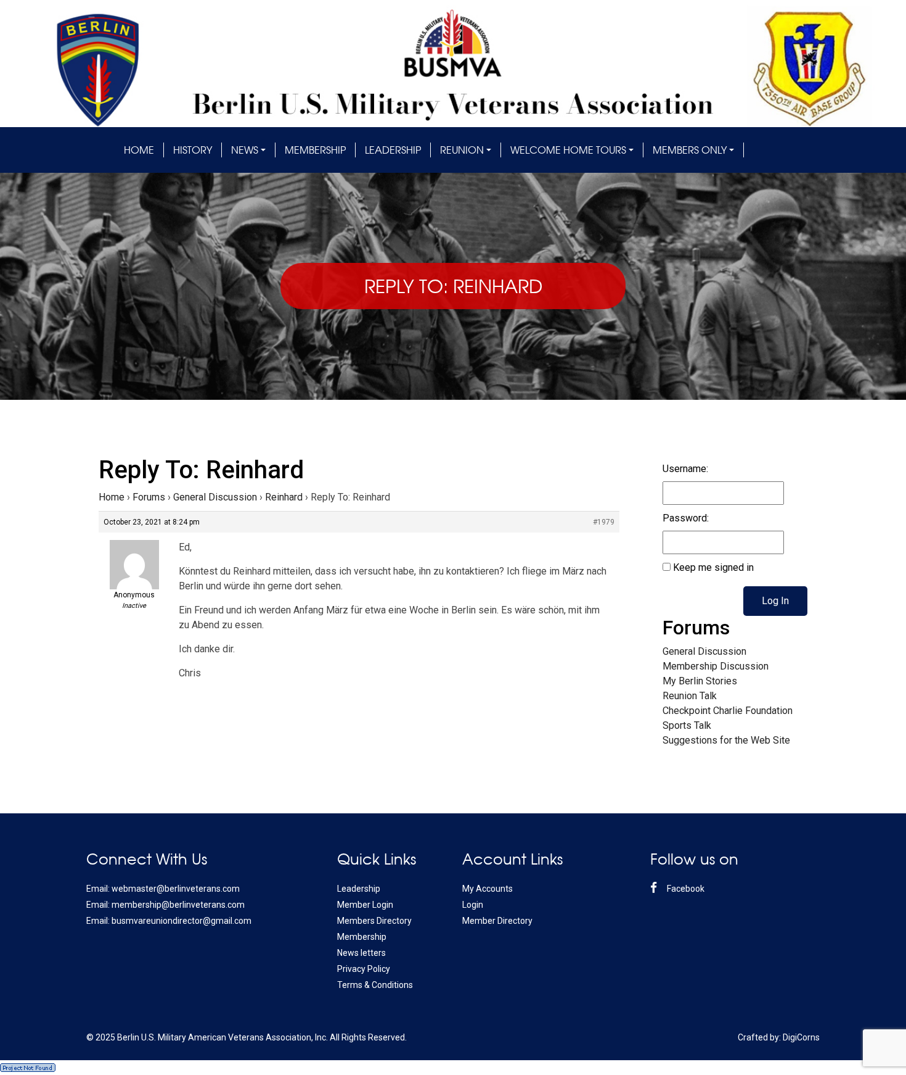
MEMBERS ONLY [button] (690, 150)
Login (472, 905)
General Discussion (215, 497)
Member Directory (497, 921)
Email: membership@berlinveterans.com (165, 905)
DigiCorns (801, 1037)
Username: (685, 469)
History (192, 150)
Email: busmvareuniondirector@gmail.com (168, 921)
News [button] (244, 150)
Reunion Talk (690, 696)
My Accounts (487, 889)
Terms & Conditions (375, 985)
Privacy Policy (363, 969)
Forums (149, 497)
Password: (686, 518)
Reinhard (284, 497)
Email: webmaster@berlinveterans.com (163, 889)
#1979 (603, 522)
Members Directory (374, 921)
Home (139, 150)
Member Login (365, 905)
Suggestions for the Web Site (726, 740)
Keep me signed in (713, 567)
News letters (361, 953)
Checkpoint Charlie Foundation (728, 710)
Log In (775, 601)
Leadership (393, 150)
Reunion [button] (462, 150)
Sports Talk (687, 725)
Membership (315, 150)
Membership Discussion (716, 666)
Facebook (684, 889)
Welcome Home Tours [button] (568, 150)
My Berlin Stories (700, 681)
